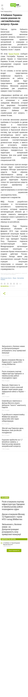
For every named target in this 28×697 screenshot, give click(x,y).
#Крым (14, 278)
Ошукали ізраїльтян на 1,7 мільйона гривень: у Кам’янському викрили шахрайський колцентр (12, 443)
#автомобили (20, 278)
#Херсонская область (6, 278)
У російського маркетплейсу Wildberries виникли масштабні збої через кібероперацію (13, 417)
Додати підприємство (14, 550)
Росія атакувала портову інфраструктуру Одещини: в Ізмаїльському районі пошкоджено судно (13, 374)
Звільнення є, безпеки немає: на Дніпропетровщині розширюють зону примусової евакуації (14, 349)
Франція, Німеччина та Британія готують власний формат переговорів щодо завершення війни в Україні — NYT (14, 389)
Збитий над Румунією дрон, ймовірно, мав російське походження (13, 430)
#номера (3, 279)
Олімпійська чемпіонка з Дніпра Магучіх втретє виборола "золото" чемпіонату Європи (14, 404)
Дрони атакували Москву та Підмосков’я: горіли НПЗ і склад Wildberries (13, 362)
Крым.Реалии (14, 54)
